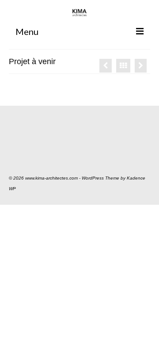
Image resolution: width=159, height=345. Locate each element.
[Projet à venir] (105, 66)
